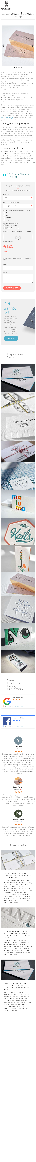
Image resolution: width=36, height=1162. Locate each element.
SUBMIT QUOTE (12, 288)
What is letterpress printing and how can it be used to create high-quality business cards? (17, 934)
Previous (4, 45)
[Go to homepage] (6, 5)
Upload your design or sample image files (17, 231)
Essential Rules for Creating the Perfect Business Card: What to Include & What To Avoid (16, 986)
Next (32, 45)
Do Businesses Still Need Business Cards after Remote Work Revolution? (17, 875)
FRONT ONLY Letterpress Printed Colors (16, 210)
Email (5, 264)
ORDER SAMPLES (11, 338)
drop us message (7, 118)
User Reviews (19, 706)
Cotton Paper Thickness (11, 202)
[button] (34, 5)
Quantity (6, 194)
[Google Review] (18, 748)
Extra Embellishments (10, 223)
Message (6, 273)
